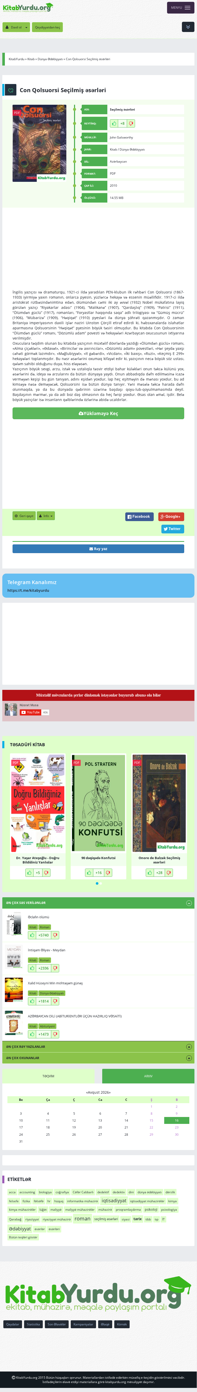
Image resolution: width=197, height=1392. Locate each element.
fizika (26, 1201)
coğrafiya (62, 1192)
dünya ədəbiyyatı (150, 1192)
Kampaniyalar (83, 1324)
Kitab (31, 59)
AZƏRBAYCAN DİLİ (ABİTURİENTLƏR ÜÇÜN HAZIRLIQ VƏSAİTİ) (75, 1016)
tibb (148, 1219)
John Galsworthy (121, 137)
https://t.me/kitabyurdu (28, 590)
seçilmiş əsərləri (106, 1219)
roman (82, 1218)
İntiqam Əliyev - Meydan (46, 950)
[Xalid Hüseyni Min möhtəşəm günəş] (14, 990)
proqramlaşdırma (128, 1209)
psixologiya (169, 1209)
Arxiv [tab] (148, 1076)
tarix (137, 1218)
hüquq (58, 1201)
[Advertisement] (98, 254)
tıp (156, 1219)
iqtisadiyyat (114, 1200)
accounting (27, 1192)
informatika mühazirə (82, 1201)
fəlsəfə (39, 1201)
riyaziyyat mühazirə (57, 1219)
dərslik (170, 1192)
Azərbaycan (118, 161)
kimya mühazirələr (22, 1209)
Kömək (122, 1324)
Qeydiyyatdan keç (47, 27)
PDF (17, 113)
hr (48, 1201)
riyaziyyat (32, 1219)
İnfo (46, 516)
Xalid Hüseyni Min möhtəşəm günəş (55, 983)
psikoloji (151, 1209)
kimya (172, 1201)
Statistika (33, 1324)
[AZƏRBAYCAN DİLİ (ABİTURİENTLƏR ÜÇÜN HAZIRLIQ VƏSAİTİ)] (14, 1023)
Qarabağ (15, 1219)
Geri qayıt (26, 516)
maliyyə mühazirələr (80, 1209)
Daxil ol (16, 27)
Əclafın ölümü (38, 917)
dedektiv (119, 1192)
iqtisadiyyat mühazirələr (147, 1201)
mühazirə (105, 1209)
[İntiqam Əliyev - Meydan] (14, 957)
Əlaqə (105, 1324)
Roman (44, 927)
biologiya (45, 1192)
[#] (28, 7)
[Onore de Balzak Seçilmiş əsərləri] (159, 803)
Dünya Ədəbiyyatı (50, 59)
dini (131, 1192)
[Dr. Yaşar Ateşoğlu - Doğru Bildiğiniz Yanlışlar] (37, 803)
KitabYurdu (16, 59)
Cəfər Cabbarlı (83, 1192)
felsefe (14, 1201)
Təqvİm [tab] (48, 1076)
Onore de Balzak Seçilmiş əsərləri (159, 859)
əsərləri (54, 1229)
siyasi (126, 1219)
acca (12, 1192)
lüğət (43, 1209)
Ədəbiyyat (20, 1229)
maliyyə (55, 1209)
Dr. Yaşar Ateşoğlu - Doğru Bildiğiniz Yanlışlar (37, 859)
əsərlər (40, 1229)
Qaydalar (12, 1324)
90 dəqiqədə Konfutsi (98, 858)
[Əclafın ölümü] (14, 924)
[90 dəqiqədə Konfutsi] (98, 803)
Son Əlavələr (57, 1324)
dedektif (103, 1192)
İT (163, 1219)
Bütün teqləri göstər (23, 1237)
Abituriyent (47, 1026)
